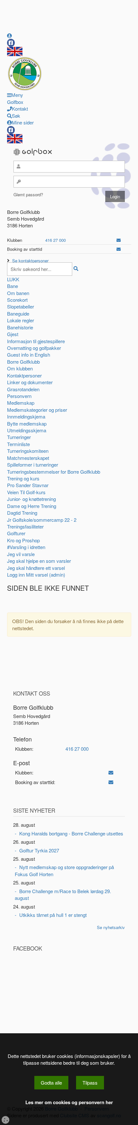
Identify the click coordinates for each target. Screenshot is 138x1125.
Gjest (12, 334)
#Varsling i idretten (26, 547)
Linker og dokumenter (30, 382)
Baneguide (18, 313)
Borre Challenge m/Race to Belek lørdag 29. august (63, 894)
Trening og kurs (23, 478)
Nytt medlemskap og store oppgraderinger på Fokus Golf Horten (64, 870)
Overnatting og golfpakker (34, 347)
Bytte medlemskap (27, 423)
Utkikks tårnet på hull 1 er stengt (53, 914)
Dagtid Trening (22, 512)
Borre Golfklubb (23, 361)
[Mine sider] (9, 35)
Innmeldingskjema (26, 416)
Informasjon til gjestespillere (36, 341)
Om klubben (20, 368)
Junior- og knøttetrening (31, 498)
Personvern (19, 396)
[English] (14, 50)
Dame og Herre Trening (31, 506)
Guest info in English (28, 354)
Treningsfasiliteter (25, 526)
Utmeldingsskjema (26, 430)
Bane (12, 286)
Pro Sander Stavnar (27, 485)
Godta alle (51, 1082)
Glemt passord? (28, 194)
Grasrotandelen (23, 389)
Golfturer (16, 533)
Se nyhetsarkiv (111, 927)
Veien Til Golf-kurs (26, 492)
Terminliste (18, 444)
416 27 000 (55, 240)
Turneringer (19, 437)
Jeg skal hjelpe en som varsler (39, 560)
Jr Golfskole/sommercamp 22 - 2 (41, 519)
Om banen (18, 293)
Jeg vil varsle (21, 554)
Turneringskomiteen (27, 450)
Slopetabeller (20, 306)
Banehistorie (20, 327)
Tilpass (90, 1082)
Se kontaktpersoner (30, 261)
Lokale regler (20, 320)
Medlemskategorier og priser (37, 409)
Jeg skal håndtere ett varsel (36, 567)
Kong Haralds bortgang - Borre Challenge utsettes (71, 833)
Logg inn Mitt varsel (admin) (36, 574)
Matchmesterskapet (28, 457)
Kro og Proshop (23, 540)
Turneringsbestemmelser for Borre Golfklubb (53, 471)
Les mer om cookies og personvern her (69, 1102)
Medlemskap (20, 402)
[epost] (118, 240)
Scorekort (17, 299)
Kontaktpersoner (24, 375)
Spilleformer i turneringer (32, 464)
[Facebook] (11, 43)
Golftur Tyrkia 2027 (39, 850)
